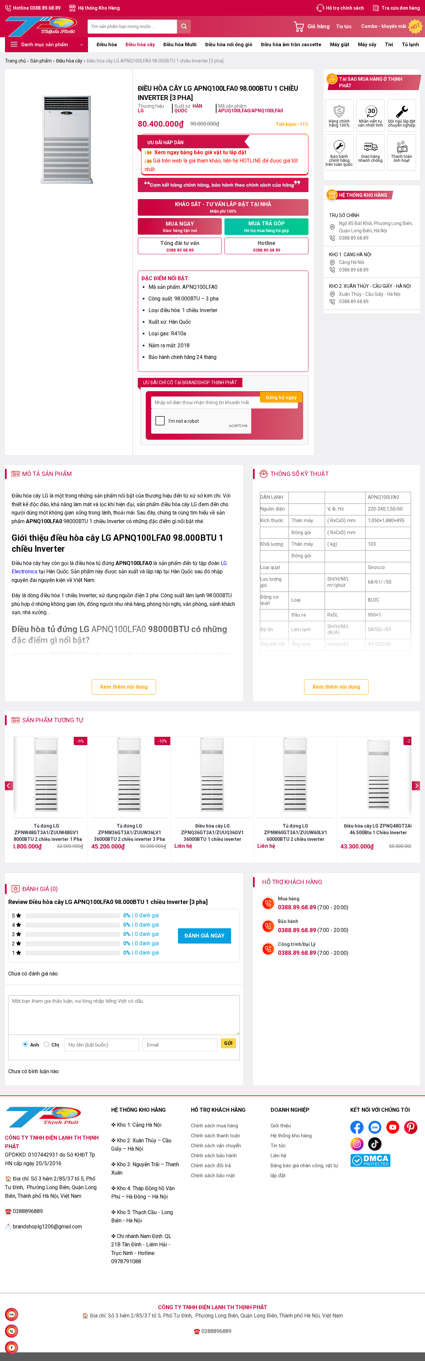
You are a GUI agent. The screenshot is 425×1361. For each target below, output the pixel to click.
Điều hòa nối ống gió (228, 45)
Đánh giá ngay (204, 936)
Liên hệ (278, 1156)
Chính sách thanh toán (215, 1136)
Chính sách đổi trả (211, 1166)
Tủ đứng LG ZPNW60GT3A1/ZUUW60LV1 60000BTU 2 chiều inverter (295, 832)
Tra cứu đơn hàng (401, 8)
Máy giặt (339, 45)
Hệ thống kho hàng (291, 1136)
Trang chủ (15, 60)
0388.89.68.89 (297, 907)
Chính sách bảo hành (214, 1156)
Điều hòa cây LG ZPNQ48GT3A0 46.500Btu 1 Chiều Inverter (378, 829)
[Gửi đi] (184, 27)
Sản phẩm (41, 60)
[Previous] (9, 799)
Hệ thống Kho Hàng (99, 8)
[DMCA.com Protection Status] (370, 1160)
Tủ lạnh (410, 45)
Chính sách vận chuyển (216, 1146)
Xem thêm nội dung (124, 687)
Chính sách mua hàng (214, 1126)
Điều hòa (107, 45)
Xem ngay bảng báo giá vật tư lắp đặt (199, 152)
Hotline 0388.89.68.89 (36, 8)
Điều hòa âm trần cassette (291, 45)
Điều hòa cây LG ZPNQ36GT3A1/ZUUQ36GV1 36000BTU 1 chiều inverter (212, 832)
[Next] (416, 799)
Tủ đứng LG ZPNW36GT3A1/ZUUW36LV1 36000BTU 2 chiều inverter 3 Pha (129, 832)
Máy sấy (367, 45)
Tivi (389, 45)
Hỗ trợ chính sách (345, 8)
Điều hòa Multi (180, 45)
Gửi (228, 1043)
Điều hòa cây (140, 45)
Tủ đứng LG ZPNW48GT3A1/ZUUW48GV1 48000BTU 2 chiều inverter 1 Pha (46, 832)
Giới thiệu (281, 1126)
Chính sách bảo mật (213, 1176)
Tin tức (344, 26)
